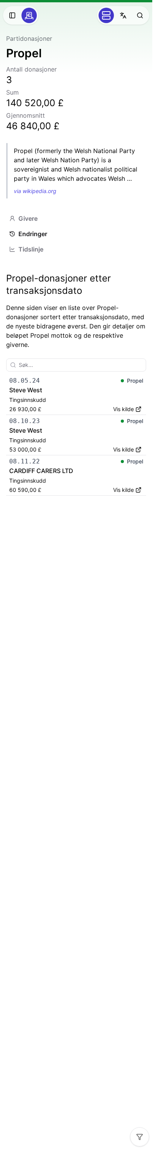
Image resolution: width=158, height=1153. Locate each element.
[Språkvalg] (123, 15)
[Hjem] (29, 15)
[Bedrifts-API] (106, 15)
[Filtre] (139, 1137)
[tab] (76, 218)
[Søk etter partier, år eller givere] (140, 15)
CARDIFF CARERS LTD (41, 471)
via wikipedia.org (35, 191)
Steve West (25, 390)
